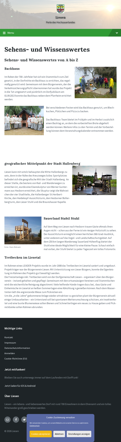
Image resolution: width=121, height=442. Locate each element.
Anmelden (9, 353)
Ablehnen (59, 434)
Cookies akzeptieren (40, 434)
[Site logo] (60, 12)
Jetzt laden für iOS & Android (20, 385)
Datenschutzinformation (17, 347)
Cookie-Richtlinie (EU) (15, 358)
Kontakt (8, 337)
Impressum (10, 342)
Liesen (60, 17)
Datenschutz (35, 425)
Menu (10, 32)
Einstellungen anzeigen (79, 434)
